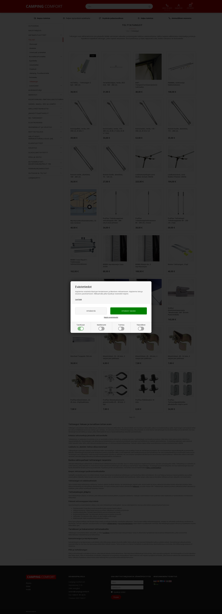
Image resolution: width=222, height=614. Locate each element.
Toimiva (121, 325)
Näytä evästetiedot (111, 317)
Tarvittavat (81, 325)
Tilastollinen (141, 325)
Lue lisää (78, 299)
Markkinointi (101, 325)
